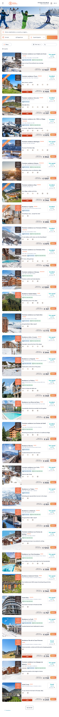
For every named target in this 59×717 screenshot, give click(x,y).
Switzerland (24, 77)
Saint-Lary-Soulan (41, 403)
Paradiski (28, 122)
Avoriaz (39, 164)
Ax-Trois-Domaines (35, 555)
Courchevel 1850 (35, 57)
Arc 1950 (32, 122)
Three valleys (29, 57)
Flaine (35, 231)
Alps (26, 57)
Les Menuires (34, 665)
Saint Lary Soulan (35, 403)
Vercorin (32, 99)
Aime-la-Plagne (34, 318)
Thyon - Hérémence (34, 77)
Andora (23, 577)
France (23, 57)
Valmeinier (35, 490)
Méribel (33, 273)
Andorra (39, 577)
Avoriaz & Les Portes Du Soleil (32, 164)
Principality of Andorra (29, 577)
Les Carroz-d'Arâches (38, 427)
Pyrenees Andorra (28, 360)
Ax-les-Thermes (43, 555)
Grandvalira (36, 577)
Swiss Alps (29, 77)
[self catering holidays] (13, 3)
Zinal (32, 186)
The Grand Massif (30, 231)
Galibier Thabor (30, 490)
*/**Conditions (7, 710)
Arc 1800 (32, 512)
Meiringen (33, 143)
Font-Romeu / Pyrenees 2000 (37, 360)
